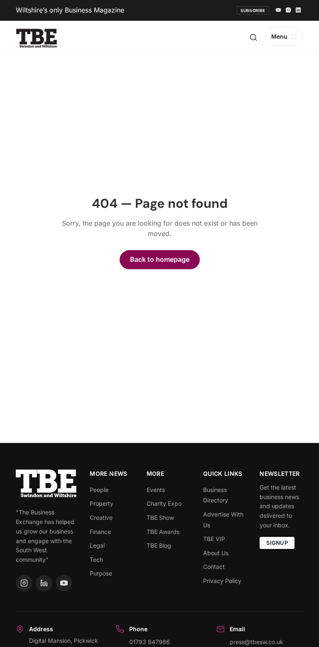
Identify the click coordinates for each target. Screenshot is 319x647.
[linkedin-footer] (44, 583)
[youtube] (278, 10)
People (99, 489)
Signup (277, 542)
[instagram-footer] (24, 583)
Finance (100, 531)
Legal (97, 545)
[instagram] (288, 10)
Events (156, 489)
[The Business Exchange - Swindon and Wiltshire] (36, 37)
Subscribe (252, 10)
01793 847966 (149, 641)
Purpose (101, 573)
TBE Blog (159, 545)
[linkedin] (298, 10)
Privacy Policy (222, 580)
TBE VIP (214, 538)
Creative (101, 517)
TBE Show (160, 517)
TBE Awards (163, 531)
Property (101, 503)
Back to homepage (159, 259)
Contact (214, 566)
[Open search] (253, 37)
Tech (96, 559)
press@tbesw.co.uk (256, 641)
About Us (215, 552)
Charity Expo (164, 503)
